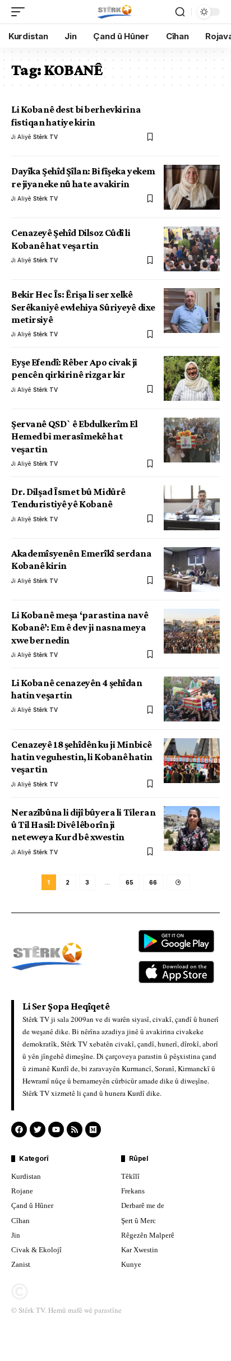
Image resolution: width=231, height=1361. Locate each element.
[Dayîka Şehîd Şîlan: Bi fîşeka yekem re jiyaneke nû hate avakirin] (192, 187)
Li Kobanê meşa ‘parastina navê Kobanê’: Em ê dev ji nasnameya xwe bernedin (79, 627)
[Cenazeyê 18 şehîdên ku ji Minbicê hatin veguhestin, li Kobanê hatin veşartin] (192, 760)
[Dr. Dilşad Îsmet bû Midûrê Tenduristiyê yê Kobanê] (192, 507)
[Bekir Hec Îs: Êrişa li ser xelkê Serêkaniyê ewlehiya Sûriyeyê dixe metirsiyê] (192, 310)
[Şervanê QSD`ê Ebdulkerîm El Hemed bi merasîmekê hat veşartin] (192, 440)
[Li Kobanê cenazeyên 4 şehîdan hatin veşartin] (192, 699)
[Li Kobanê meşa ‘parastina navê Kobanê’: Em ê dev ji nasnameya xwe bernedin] (192, 631)
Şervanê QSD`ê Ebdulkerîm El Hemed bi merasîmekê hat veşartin (74, 436)
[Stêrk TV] (115, 12)
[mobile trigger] (20, 11)
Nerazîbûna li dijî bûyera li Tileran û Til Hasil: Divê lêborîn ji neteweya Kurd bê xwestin (83, 825)
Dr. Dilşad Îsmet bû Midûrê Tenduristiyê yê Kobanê (68, 498)
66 (153, 882)
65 (129, 882)
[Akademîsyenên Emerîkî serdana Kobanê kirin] (192, 569)
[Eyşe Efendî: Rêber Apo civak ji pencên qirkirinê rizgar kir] (192, 378)
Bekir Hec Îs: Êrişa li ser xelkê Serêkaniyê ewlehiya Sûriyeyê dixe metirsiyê (83, 307)
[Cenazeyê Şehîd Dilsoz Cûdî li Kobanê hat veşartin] (192, 248)
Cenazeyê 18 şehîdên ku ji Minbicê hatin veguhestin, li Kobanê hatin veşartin (82, 757)
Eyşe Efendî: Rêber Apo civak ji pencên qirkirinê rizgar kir (74, 368)
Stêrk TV (45, 136)
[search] (180, 11)
